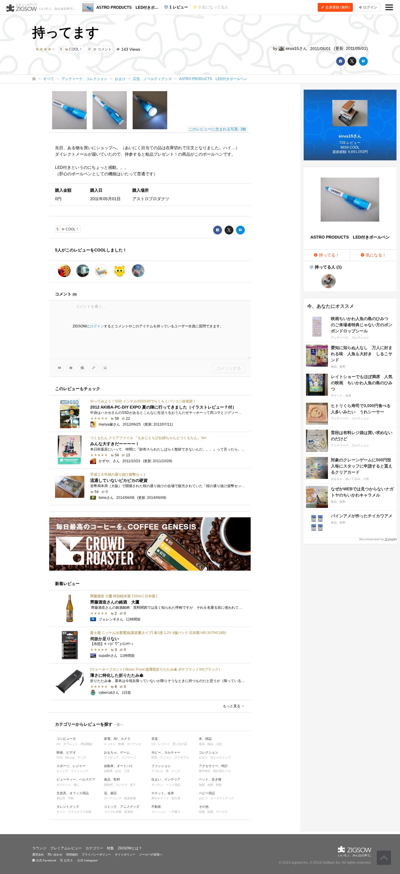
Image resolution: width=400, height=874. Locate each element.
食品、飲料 (112, 779)
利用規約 (72, 854)
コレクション (208, 752)
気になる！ (375, 255)
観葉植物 (130, 798)
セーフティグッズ (222, 798)
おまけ (203, 757)
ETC (118, 771)
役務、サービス (217, 811)
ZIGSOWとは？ (130, 848)
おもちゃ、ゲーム (117, 752)
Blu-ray (70, 757)
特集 (110, 848)
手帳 (71, 798)
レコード (164, 744)
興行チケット (160, 798)
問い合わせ (55, 854)
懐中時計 (205, 771)
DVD (60, 757)
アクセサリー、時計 (213, 766)
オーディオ (134, 744)
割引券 (176, 798)
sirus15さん (295, 48)
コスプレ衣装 (113, 811)
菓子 (133, 784)
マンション (158, 811)
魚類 (202, 784)
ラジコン (166, 757)
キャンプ (62, 771)
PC (59, 744)
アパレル (157, 771)
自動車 (108, 771)
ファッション (161, 766)
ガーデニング (113, 798)
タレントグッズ (68, 806)
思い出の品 (179, 744)
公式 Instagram (87, 860)
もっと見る (232, 706)
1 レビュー (178, 7)
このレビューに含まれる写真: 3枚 (217, 129)
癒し (77, 784)
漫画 (202, 744)
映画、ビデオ (66, 752)
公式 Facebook (45, 860)
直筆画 (128, 811)
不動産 (156, 806)
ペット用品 (173, 784)
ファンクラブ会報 (79, 811)
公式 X (68, 860)
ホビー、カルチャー (165, 752)
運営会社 (38, 854)
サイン (61, 811)
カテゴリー (94, 848)
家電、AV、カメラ (117, 738)
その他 (203, 806)
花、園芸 (110, 793)
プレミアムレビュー (66, 848)
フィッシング (79, 771)
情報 (202, 811)
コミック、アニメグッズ (121, 806)
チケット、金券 (162, 793)
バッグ (175, 771)
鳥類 (219, 784)
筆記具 (61, 798)
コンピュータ (66, 738)
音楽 (154, 738)
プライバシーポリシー (96, 854)
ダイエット (64, 784)
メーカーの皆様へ (151, 854)
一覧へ (118, 724)
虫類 (210, 784)
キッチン (110, 744)
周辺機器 (86, 744)
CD (153, 744)
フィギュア (111, 757)
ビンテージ (128, 757)
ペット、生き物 (210, 779)
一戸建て (174, 811)
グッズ (81, 757)
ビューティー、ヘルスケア (76, 779)
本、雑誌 (205, 738)
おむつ (203, 798)
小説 (219, 744)
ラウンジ (39, 848)
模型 (154, 757)
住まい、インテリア (165, 779)
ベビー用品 (207, 793)
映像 (121, 744)
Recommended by (371, 539)
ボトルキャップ (220, 757)
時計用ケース (222, 771)
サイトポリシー (125, 854)
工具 (127, 771)
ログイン (97, 326)
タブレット (70, 744)
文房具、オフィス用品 (73, 793)
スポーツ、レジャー (71, 766)
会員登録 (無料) (337, 7)
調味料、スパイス (115, 784)
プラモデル (181, 757)
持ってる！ (328, 255)
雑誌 (210, 744)
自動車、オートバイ (118, 766)
